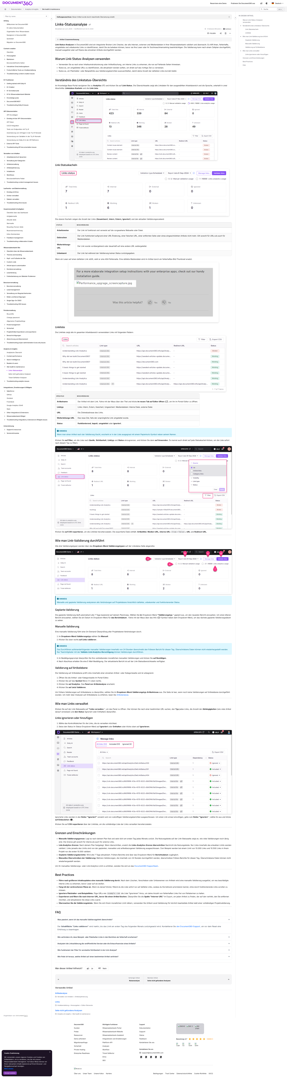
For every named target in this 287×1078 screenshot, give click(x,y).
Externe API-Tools (13, 143)
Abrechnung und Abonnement (17, 339)
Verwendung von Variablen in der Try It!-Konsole (24, 136)
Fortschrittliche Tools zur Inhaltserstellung (21, 70)
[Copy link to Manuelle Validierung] (83, 626)
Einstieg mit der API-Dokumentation (19, 118)
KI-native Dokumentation (15, 28)
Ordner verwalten (13, 195)
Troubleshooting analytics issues (18, 381)
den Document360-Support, (188, 926)
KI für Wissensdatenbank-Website (18, 94)
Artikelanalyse (122, 695)
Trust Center (169, 1073)
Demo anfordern (80, 1039)
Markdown (10, 59)
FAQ (244, 65)
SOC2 (211, 1073)
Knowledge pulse (13, 98)
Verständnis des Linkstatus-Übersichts (256, 26)
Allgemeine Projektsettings (16, 321)
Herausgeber (11, 56)
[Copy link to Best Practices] (77, 875)
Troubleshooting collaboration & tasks (20, 241)
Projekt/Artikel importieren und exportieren (21, 332)
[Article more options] (230, 33)
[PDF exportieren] (225, 33)
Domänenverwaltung (14, 269)
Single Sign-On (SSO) (14, 300)
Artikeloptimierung (13, 168)
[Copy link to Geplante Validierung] (82, 610)
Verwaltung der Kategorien (16, 160)
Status (141, 1035)
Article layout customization (16, 265)
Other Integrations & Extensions (18, 412)
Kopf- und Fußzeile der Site (16, 258)
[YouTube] (156, 1057)
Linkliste (248, 33)
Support (142, 1031)
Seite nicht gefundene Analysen (20, 374)
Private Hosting (79, 1050)
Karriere (109, 1073)
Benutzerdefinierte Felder (16, 178)
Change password (13, 317)
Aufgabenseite (12, 216)
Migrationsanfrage (80, 1042)
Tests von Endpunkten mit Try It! (18, 129)
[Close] (229, 17)
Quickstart (10, 39)
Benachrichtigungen (14, 335)
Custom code (11, 262)
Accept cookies (10, 1073)
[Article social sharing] (220, 33)
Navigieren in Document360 (16, 35)
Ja (92, 968)
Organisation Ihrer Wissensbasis (18, 31)
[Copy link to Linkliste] (68, 327)
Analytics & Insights (31, 9)
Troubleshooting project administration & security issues (26, 342)
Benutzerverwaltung (14, 286)
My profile (10, 314)
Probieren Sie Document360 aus (243, 3)
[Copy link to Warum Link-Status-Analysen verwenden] (113, 59)
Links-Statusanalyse (15, 370)
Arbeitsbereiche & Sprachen (16, 157)
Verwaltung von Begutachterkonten (19, 293)
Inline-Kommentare (13, 234)
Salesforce (10, 391)
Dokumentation (16, 9)
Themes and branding (14, 255)
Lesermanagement (13, 290)
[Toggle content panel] (235, 17)
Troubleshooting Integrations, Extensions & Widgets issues (27, 420)
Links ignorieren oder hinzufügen (256, 54)
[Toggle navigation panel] (51, 18)
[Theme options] (267, 3)
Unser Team (87, 1073)
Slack (8, 409)
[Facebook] (141, 1057)
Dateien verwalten (13, 199)
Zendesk (10, 398)
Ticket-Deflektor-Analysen (18, 377)
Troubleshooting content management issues (22, 182)
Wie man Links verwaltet (251, 51)
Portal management (13, 325)
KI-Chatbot (10, 87)
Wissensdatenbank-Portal (111, 1028)
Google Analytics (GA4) (15, 405)
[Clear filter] (46, 16)
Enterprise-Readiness (82, 1053)
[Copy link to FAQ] (64, 912)
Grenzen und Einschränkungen (253, 58)
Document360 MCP (13, 101)
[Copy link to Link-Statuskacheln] (81, 165)
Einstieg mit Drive (13, 192)
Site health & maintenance (51, 9)
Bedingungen (158, 1073)
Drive (104, 1057)
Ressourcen (78, 1035)
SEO (104, 1060)
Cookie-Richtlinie (200, 1073)
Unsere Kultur (99, 1073)
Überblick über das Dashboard (17, 212)
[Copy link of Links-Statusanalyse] (90, 24)
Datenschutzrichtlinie (184, 1073)
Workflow (105, 1050)
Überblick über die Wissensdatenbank (20, 251)
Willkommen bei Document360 (17, 24)
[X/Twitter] (146, 1057)
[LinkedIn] (151, 1057)
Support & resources (14, 429)
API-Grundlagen (12, 115)
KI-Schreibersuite (13, 91)
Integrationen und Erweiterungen (114, 1039)
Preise (76, 1031)
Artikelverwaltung (13, 164)
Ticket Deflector (108, 1053)
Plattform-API (107, 1042)
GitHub (9, 394)
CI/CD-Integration (13, 126)
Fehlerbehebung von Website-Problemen (21, 276)
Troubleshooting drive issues (17, 203)
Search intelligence (13, 360)
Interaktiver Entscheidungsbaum (18, 66)
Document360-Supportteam (146, 866)
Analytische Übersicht (14, 352)
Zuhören (228, 29)
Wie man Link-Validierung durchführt (255, 36)
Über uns (77, 1073)
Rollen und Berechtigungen (16, 297)
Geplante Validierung (252, 40)
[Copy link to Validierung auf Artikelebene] (91, 668)
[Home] (17, 3)
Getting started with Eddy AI (16, 83)
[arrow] (241, 25)
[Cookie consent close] (50, 1052)
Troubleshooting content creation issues (21, 74)
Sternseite (10, 223)
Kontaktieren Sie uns (146, 1042)
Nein (105, 968)
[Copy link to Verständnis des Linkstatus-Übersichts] (110, 80)
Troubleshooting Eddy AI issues (17, 105)
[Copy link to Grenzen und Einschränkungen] (99, 833)
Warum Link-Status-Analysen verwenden (253, 21)
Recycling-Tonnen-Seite (15, 227)
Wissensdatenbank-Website (112, 1031)
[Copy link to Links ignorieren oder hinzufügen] (96, 718)
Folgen (212, 33)
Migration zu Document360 (16, 42)
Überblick (10, 52)
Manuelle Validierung (252, 43)
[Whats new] (261, 3)
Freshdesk (10, 402)
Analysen (105, 1046)
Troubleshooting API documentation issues (21, 147)
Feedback (143, 1039)
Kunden (77, 1028)
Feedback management (15, 238)
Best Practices (248, 61)
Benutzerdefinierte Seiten (16, 63)
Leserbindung (11, 273)
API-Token (10, 122)
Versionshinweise (13, 433)
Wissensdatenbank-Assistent (113, 1035)
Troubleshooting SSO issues (16, 304)
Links (57, 1002)
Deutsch (278, 3)
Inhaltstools (11, 171)
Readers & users (12, 363)
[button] (271, 9)
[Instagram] (161, 1057)
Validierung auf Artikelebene (255, 47)
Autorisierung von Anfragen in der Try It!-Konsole (24, 133)
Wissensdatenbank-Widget (16, 416)
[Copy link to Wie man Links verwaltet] (91, 704)
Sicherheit (10, 328)
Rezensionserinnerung (15, 230)
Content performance (14, 356)
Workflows (10, 175)
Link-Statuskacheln (251, 29)
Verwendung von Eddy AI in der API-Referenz (23, 140)
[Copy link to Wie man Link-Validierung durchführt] (108, 541)
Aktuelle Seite (11, 220)
